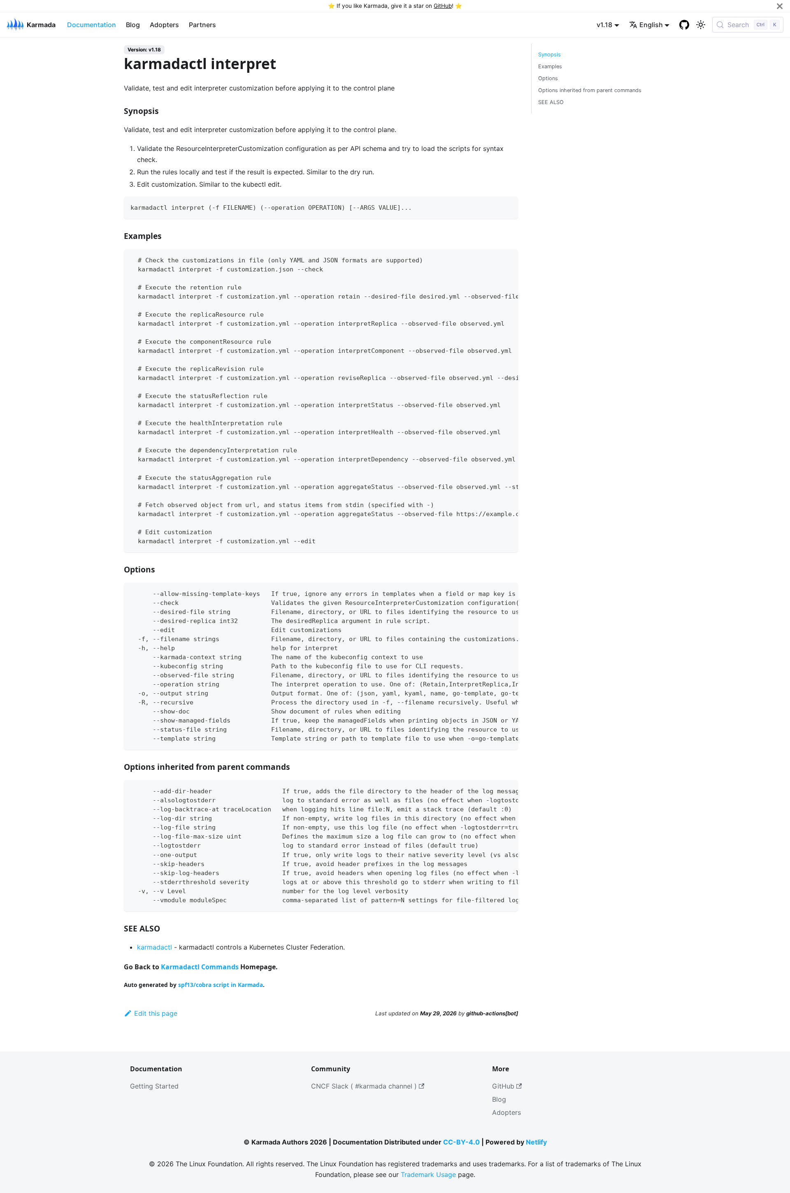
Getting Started (154, 1086)
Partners (202, 25)
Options (548, 78)
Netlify (536, 1142)
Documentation (91, 25)
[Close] (779, 6)
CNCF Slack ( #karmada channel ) (364, 1086)
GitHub (443, 5)
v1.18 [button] (604, 25)
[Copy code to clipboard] (508, 206)
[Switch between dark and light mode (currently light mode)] (700, 24)
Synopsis (549, 54)
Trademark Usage (428, 1174)
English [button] (651, 25)
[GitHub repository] (684, 24)
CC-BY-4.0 (461, 1142)
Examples (550, 66)
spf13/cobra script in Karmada (220, 985)
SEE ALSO (551, 102)
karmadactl (154, 947)
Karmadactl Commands (200, 966)
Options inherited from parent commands (589, 90)
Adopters (164, 25)
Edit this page (155, 1013)
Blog (133, 25)
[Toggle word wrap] (493, 259)
